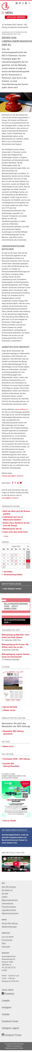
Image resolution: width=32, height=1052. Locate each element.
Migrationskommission (10, 913)
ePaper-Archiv (9, 710)
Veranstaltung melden (12, 575)
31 (4, 567)
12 (12, 558)
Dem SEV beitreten (9, 887)
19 (12, 561)
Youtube (5, 1014)
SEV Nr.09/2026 (10, 707)
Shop (4, 943)
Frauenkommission (9, 907)
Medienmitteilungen (9, 927)
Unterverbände (7, 904)
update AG (15, 1048)
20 (16, 561)
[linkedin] (18, 483)
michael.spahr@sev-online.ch (12, 476)
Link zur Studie (9, 821)
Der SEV (5, 894)
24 (4, 564)
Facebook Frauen (10, 1021)
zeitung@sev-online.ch (10, 498)
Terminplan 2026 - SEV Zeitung (16, 759)
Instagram (6, 1007)
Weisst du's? (8, 747)
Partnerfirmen (7, 940)
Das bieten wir (7, 890)
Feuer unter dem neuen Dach (15, 532)
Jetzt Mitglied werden (12, 589)
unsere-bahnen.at (21, 409)
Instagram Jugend (10, 1028)
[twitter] (15, 483)
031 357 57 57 (10, 967)
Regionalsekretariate (10, 900)
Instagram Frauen (13, 1035)
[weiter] (28, 546)
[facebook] (13, 483)
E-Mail (4, 970)
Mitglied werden (16, 17)
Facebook (9, 994)
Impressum (10, 1046)
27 (16, 564)
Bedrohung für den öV (12, 529)
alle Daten (7, 572)
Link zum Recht (8, 937)
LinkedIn (6, 1001)
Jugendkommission (9, 910)
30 (28, 564)
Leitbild (4, 897)
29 (24, 564)
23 (28, 561)
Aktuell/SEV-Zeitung (10, 923)
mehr (6, 536)
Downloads (6, 947)
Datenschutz (18, 1046)
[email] (21, 483)
